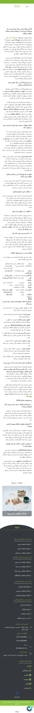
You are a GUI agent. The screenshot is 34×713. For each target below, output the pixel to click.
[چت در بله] (29, 708)
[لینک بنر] (17, 501)
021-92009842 (22, 641)
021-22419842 (22, 637)
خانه (31, 20)
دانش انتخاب (23, 20)
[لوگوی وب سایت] (17, 6)
